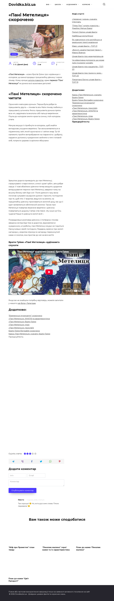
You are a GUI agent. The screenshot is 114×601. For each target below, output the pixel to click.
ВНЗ (47, 4)
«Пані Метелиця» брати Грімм (22, 322)
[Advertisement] (36, 160)
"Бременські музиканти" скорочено (25, 316)
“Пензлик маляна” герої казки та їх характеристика (56, 548)
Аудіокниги (71, 4)
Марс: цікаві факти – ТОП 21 (84, 46)
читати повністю (35, 80)
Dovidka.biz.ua (22, 4)
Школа (58, 4)
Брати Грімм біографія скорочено (24, 331)
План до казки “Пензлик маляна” (88, 548)
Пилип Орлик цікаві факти (84, 32)
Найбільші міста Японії (82, 36)
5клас (14, 54)
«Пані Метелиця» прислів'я (21, 328)
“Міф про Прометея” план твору (21, 548)
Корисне (86, 4)
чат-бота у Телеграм (26, 303)
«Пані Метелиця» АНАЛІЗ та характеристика (29, 319)
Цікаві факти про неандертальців (87, 56)
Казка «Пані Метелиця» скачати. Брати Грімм (29, 334)
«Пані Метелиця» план (19, 325)
